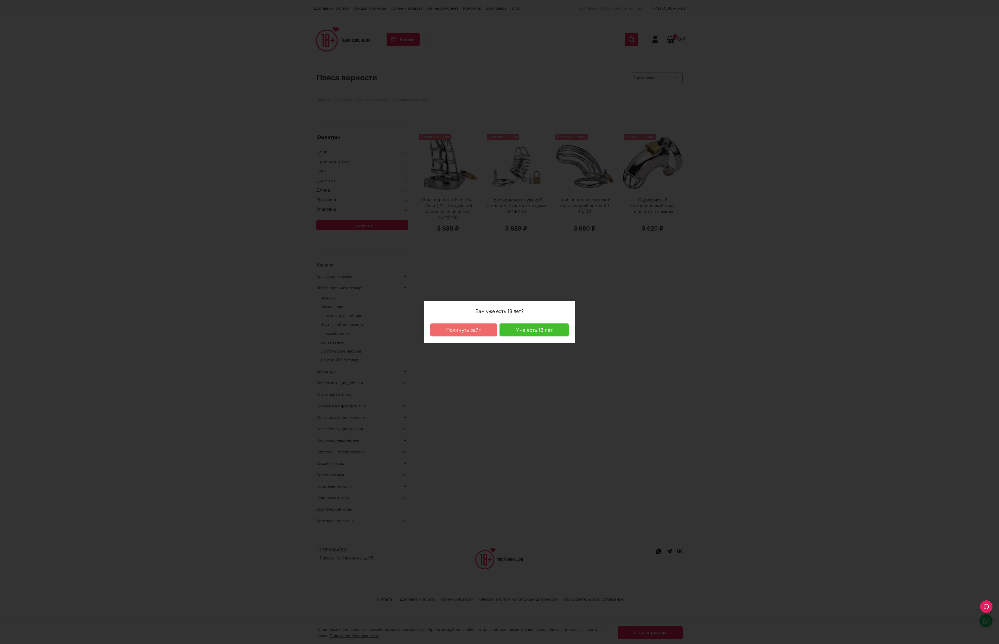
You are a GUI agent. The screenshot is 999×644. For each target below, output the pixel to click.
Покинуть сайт (463, 330)
